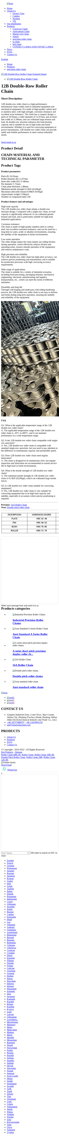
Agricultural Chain (21, 31)
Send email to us (8, 142)
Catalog (16, 16)
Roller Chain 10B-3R (44, 754)
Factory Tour (18, 13)
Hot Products (7, 752)
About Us (11, 11)
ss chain (16, 41)
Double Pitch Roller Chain (13, 757)
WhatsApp (12, 770)
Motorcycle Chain (21, 34)
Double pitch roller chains (28, 676)
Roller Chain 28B (34, 757)
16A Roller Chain (19, 505)
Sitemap (18, 752)
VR (14, 21)
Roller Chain (27, 754)
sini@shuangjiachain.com (19, 725)
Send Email (6, 765)
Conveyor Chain (20, 29)
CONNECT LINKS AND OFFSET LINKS (33, 47)
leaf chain (17, 44)
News (9, 49)
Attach (16, 36)
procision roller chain (22, 39)
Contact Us (12, 54)
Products (11, 26)
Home (9, 8)
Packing (16, 18)
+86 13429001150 (34, 722)
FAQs (9, 52)
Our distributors (14, 24)
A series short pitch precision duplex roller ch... (29, 652)
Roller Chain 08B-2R (11, 754)
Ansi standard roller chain (28, 687)
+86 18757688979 (15, 722)
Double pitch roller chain (18, 507)
